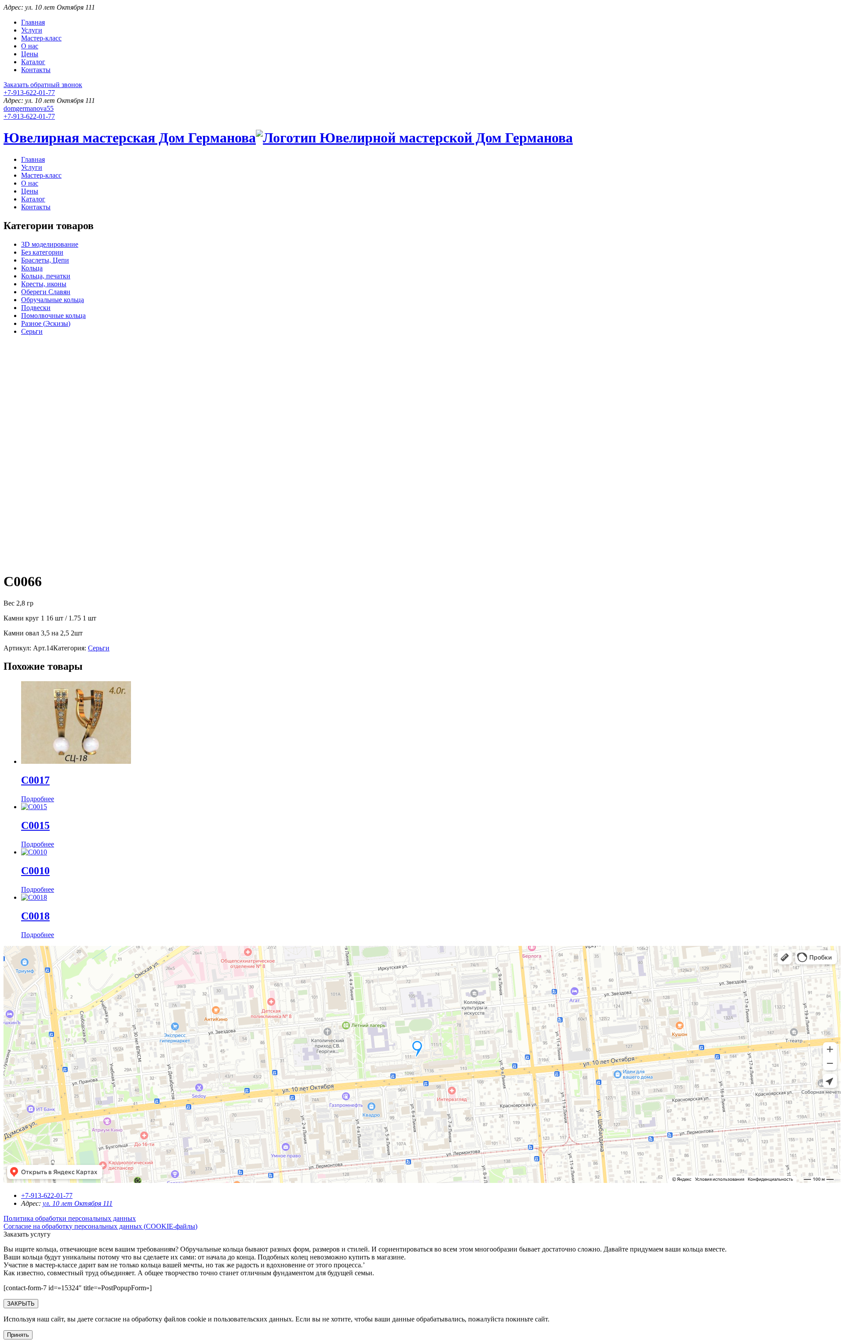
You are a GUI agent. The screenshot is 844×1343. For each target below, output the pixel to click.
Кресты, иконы (43, 284)
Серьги (32, 331)
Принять (18, 1335)
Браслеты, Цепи (45, 260)
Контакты (36, 69)
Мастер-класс (41, 38)
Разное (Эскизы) (45, 323)
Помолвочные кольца (53, 315)
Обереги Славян (45, 292)
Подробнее (37, 799)
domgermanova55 (29, 108)
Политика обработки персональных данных (70, 1218)
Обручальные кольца (52, 299)
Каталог (33, 62)
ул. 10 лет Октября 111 (78, 1203)
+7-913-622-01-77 (29, 92)
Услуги (31, 30)
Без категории (42, 252)
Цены (29, 54)
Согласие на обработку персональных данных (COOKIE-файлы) (100, 1226)
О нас (29, 46)
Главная (33, 22)
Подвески (36, 307)
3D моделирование (49, 244)
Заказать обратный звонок (43, 84)
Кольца (32, 268)
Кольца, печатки (45, 276)
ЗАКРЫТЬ (21, 1303)
